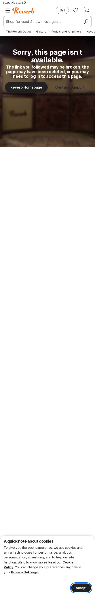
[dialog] (47, 565)
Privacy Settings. (25, 572)
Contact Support (70, 87)
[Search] (86, 21)
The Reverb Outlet (18, 31)
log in (34, 76)
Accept (81, 588)
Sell (62, 10)
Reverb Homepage (26, 87)
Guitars (41, 31)
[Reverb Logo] (23, 10)
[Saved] (75, 10)
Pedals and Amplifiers (66, 31)
